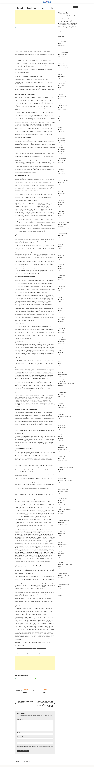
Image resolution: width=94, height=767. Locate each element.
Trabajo (61, 571)
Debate (61, 184)
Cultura (61, 178)
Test (60, 557)
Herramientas (62, 306)
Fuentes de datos (63, 281)
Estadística (61, 242)
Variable (61, 579)
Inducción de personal (64, 326)
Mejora (60, 370)
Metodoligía (62, 379)
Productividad (62, 456)
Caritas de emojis (63, 105)
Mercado (61, 372)
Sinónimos (61, 511)
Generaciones (62, 286)
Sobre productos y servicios (65, 526)
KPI (60, 345)
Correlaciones (62, 164)
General (35, 5)
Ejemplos (61, 215)
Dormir (60, 209)
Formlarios (61, 273)
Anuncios (61, 61)
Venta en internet (63, 582)
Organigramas (62, 427)
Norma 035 (61, 405)
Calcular (61, 92)
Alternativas (62, 45)
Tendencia (61, 553)
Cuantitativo (62, 173)
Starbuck (61, 537)
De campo (61, 182)
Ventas (60, 586)
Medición (61, 363)
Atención (61, 69)
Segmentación (62, 504)
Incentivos (61, 319)
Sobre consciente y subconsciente (66, 518)
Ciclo (60, 118)
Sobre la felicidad (63, 524)
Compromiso (62, 147)
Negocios (61, 403)
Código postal (62, 134)
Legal (24, 761)
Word (60, 593)
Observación (62, 414)
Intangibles (61, 332)
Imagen (61, 312)
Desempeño (62, 193)
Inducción (61, 323)
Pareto (60, 434)
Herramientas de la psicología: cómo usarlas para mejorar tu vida (67, 21)
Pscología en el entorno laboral (66, 467)
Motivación (61, 390)
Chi (60, 116)
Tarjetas (61, 542)
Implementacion (63, 315)
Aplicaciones (62, 63)
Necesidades (62, 398)
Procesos (61, 454)
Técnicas (61, 546)
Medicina (61, 361)
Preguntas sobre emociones (65, 451)
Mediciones (61, 365)
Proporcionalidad (63, 460)
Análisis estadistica (63, 52)
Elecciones (61, 217)
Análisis (61, 47)
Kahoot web (62, 343)
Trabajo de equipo (63, 573)
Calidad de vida (62, 96)
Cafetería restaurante (64, 89)
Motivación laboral (63, 392)
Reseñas (61, 493)
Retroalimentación (63, 498)
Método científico (63, 374)
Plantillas (61, 438)
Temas (60, 551)
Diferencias (61, 198)
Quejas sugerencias (63, 471)
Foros (60, 277)
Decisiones (61, 186)
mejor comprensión (63, 368)
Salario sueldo (62, 500)
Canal (60, 98)
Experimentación (63, 259)
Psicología (61, 469)
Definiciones (62, 189)
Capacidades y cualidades (65, 100)
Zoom (60, 595)
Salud (60, 502)
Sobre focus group (63, 522)
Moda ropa (61, 385)
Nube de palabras (63, 407)
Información (62, 328)
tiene (60, 566)
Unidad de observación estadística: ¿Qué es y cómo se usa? (68, 30)
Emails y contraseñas (64, 222)
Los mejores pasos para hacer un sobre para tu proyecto (45, 691)
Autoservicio (62, 76)
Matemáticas (62, 359)
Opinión (61, 423)
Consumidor (62, 160)
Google (60, 297)
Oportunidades (62, 425)
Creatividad (61, 169)
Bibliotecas (61, 85)
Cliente (60, 127)
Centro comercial (63, 111)
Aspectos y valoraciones (64, 67)
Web (18, 741)
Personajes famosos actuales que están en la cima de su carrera (31, 650)
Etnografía (61, 253)
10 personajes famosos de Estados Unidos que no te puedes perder (32, 652)
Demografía (62, 191)
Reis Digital (29, 694)
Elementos (61, 220)
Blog (60, 87)
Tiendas (61, 562)
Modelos (61, 387)
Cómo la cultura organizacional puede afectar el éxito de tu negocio (67, 27)
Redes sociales (62, 482)
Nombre (19, 732)
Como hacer (62, 140)
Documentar (62, 206)
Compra (61, 145)
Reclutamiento (62, 476)
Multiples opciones (63, 396)
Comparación (62, 142)
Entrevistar (61, 235)
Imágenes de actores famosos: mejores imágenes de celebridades (31, 648)
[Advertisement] (35, 17)
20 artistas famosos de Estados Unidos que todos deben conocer (31, 653)
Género (61, 290)
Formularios (62, 275)
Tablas (60, 540)
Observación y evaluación (65, 416)
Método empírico (63, 376)
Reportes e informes (63, 491)
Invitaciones (62, 341)
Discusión (61, 202)
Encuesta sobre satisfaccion (65, 228)
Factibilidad (61, 264)
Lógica (60, 350)
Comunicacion (62, 149)
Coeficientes (62, 138)
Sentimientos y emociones (65, 509)
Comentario (20, 719)
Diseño (60, 204)
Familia (61, 266)
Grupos (60, 303)
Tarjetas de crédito (63, 544)
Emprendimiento (63, 224)
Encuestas (61, 231)
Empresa (61, 226)
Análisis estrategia (63, 54)
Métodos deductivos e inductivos (66, 383)
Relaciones (61, 487)
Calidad (61, 94)
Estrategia (61, 244)
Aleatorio (61, 43)
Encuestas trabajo (63, 233)
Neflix (60, 401)
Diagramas (61, 195)
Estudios (61, 248)
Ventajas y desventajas (64, 584)
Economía (61, 211)
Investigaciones (62, 339)
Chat (60, 114)
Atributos (61, 72)
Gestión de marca (63, 295)
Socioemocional (62, 533)
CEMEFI (61, 107)
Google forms (62, 299)
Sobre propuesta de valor (64, 529)
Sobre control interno (64, 520)
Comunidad (62, 151)
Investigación (62, 337)
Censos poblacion (63, 109)
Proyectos (61, 462)
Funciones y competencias (65, 284)
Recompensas (62, 478)
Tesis (60, 555)
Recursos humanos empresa (65, 480)
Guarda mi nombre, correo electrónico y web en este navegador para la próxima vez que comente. (35, 747)
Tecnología (61, 549)
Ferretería (61, 268)
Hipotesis (61, 308)
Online (60, 418)
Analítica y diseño (63, 56)
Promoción (61, 458)
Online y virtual (62, 420)
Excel (60, 257)
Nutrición (61, 409)
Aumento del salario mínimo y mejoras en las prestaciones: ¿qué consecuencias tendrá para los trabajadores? (68, 17)
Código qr (61, 136)
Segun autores (62, 507)
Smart (60, 515)
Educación (61, 213)
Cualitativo (61, 171)
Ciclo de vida (62, 120)
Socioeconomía (62, 531)
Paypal (60, 436)
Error (60, 237)
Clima (60, 129)
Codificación (62, 131)
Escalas (61, 239)
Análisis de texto (63, 50)
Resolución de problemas (64, 496)
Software (61, 535)
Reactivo (61, 473)
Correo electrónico (21, 736)
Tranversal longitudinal (64, 575)
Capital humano (62, 103)
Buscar (75, 6)
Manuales (61, 352)
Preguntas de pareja (63, 447)
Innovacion (61, 330)
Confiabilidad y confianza (64, 153)
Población (61, 440)
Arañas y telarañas (63, 65)
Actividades (61, 39)
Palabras (61, 432)
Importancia (62, 317)
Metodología (62, 381)
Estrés (60, 246)
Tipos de (61, 568)
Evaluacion (61, 255)
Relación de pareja (63, 485)
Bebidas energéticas (63, 81)
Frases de (61, 279)
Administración (62, 41)
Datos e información (63, 180)
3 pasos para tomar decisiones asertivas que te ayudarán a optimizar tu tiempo (68, 24)
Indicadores (61, 321)
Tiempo (61, 560)
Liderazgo (61, 348)
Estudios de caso (63, 251)
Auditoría (61, 74)
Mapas (60, 354)
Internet (61, 334)
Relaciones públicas (63, 489)
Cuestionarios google (64, 175)
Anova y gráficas (62, 58)
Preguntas (61, 445)
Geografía (61, 292)
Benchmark (62, 83)
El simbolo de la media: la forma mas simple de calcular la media (25, 691)
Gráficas (61, 301)
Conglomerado (62, 158)
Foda (60, 270)
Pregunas (61, 443)
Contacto (61, 162)
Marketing (61, 356)
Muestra (61, 394)
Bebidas (61, 78)
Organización (62, 429)
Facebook (61, 262)
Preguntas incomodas (64, 449)
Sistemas (61, 513)
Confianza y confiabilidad (64, 156)
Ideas (60, 310)
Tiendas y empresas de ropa (65, 564)
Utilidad (61, 577)
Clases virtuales (62, 122)
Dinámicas (61, 200)
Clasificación (62, 125)
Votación (61, 588)
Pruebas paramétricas (64, 465)
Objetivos (61, 412)
